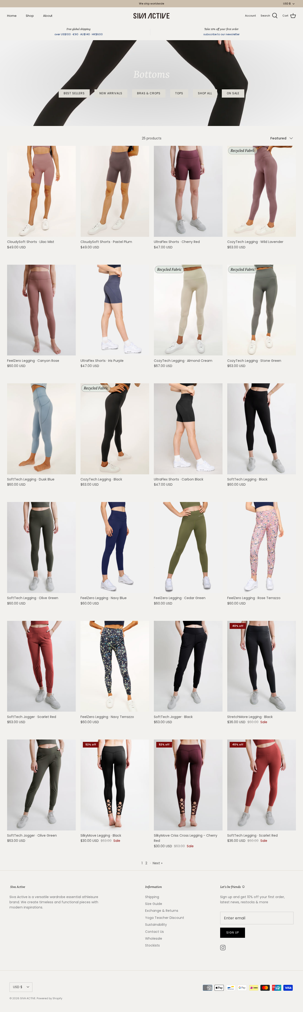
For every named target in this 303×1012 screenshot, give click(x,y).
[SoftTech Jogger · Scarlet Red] (41, 666)
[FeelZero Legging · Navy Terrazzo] (114, 666)
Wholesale (153, 938)
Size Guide (153, 903)
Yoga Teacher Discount (164, 917)
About (47, 15)
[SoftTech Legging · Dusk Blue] (41, 428)
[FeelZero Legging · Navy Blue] (114, 547)
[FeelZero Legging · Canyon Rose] (41, 310)
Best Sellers (74, 93)
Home (12, 15)
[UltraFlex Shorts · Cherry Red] (188, 191)
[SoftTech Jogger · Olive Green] (41, 785)
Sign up (232, 932)
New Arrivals (110, 93)
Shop (30, 15)
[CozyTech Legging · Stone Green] (261, 310)
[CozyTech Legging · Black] (114, 428)
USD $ (287, 3)
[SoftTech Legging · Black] (261, 428)
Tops (179, 93)
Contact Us (154, 931)
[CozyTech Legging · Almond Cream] (188, 310)
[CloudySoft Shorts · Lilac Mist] (41, 191)
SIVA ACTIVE (28, 998)
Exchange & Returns (161, 910)
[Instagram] (223, 947)
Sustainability (156, 924)
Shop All (205, 93)
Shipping (152, 897)
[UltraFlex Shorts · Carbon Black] (188, 428)
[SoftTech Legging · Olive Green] (41, 547)
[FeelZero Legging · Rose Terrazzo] (261, 547)
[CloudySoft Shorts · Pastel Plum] (114, 191)
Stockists (152, 945)
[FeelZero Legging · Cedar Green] (188, 547)
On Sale (233, 93)
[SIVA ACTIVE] (151, 15)
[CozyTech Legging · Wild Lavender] (261, 191)
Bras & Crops (149, 93)
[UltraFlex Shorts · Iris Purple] (114, 310)
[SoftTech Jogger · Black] (188, 666)
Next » (157, 863)
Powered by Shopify (49, 998)
